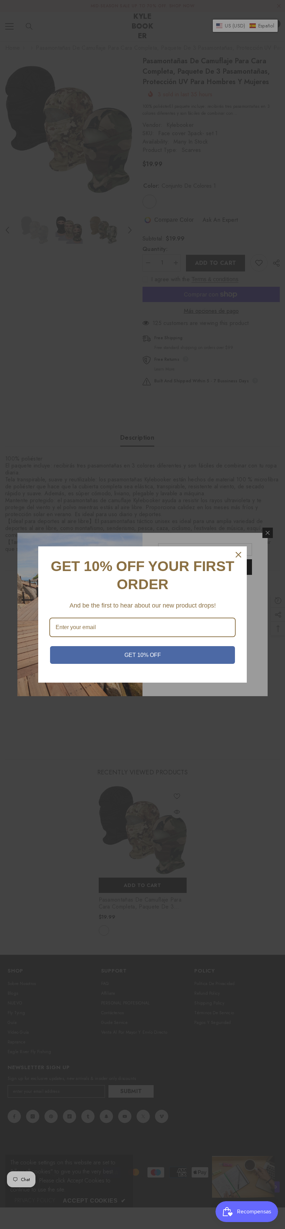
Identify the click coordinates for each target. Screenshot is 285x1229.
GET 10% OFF (142, 655)
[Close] (238, 554)
